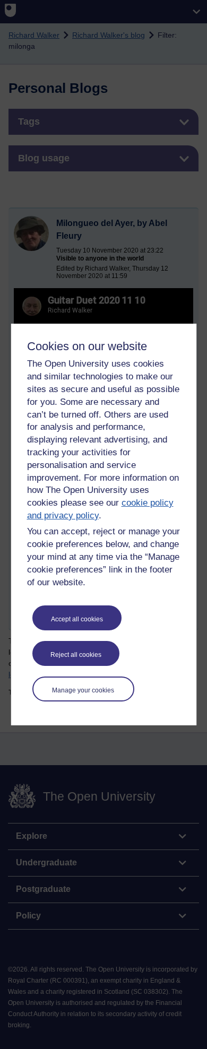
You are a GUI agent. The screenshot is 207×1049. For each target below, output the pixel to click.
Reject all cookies (75, 654)
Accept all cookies (77, 619)
